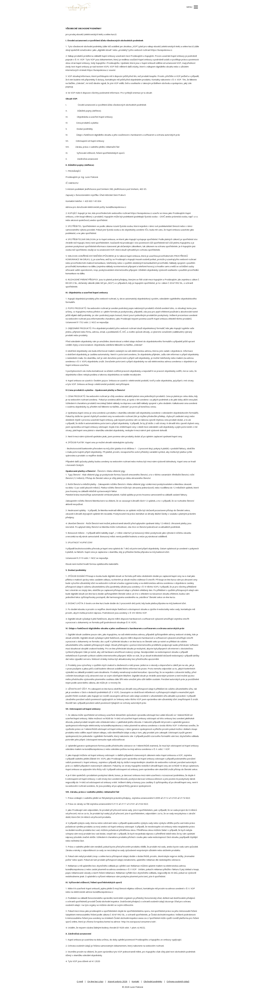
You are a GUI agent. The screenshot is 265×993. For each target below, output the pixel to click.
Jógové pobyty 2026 (117, 981)
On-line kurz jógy (95, 981)
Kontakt (135, 981)
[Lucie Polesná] (78, 7)
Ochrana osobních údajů (178, 981)
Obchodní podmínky (153, 981)
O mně (80, 981)
